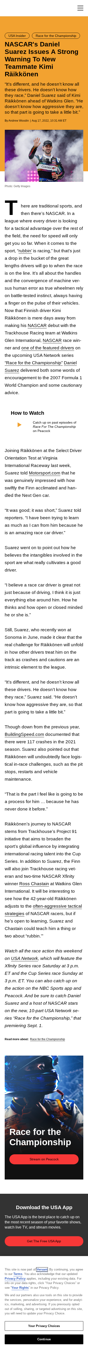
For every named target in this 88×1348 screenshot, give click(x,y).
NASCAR (37, 325)
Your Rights (20, 1287)
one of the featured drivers (47, 347)
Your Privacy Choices (44, 1326)
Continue (44, 1339)
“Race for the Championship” (34, 362)
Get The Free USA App (44, 1241)
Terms (17, 1274)
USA (11, 8)
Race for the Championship (47, 1039)
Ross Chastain (34, 883)
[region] (44, 1302)
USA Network (24, 958)
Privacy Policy (15, 1278)
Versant (42, 1269)
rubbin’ (25, 250)
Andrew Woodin (18, 120)
